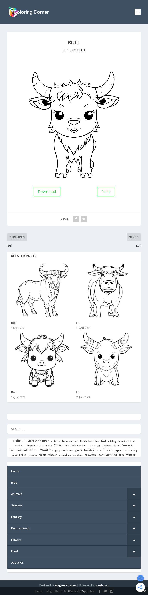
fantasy (126, 445)
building (112, 441)
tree (121, 454)
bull (83, 50)
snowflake (77, 455)
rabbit (42, 454)
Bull (14, 323)
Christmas (61, 445)
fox (51, 450)
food (44, 450)
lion (125, 450)
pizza (15, 455)
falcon (116, 445)
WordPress (102, 585)
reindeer (52, 454)
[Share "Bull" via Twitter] (84, 219)
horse (99, 450)
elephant (106, 445)
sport (101, 454)
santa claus (65, 455)
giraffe (78, 450)
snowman (90, 454)
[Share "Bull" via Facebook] (76, 219)
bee (97, 441)
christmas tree (78, 445)
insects (108, 450)
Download (47, 191)
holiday (89, 450)
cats (40, 445)
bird (103, 441)
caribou (19, 446)
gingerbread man (64, 450)
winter (130, 454)
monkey (133, 450)
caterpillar (30, 445)
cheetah (48, 445)
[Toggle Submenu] (134, 494)
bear (91, 441)
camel (132, 441)
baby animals (70, 441)
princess (32, 455)
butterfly (122, 441)
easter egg (94, 445)
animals (19, 440)
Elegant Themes (65, 585)
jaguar (118, 450)
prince (22, 454)
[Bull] (41, 291)
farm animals (19, 450)
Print (105, 191)
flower (34, 450)
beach (83, 441)
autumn (56, 441)
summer (111, 455)
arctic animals (38, 441)
